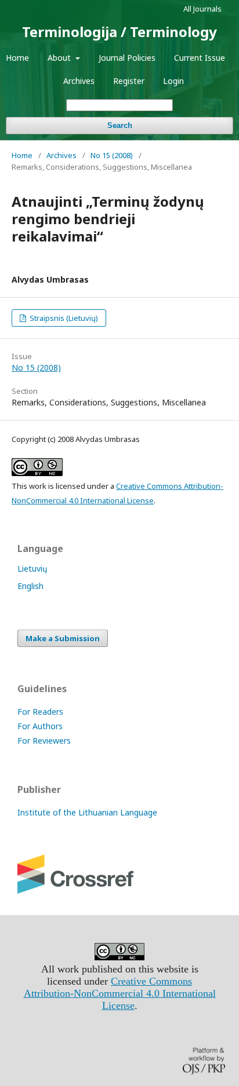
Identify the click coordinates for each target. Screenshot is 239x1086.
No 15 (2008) (111, 155)
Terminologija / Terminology (119, 31)
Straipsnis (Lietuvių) (63, 318)
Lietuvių (32, 568)
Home (17, 57)
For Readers (40, 711)
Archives (79, 80)
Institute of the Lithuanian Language (87, 812)
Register (128, 80)
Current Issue (199, 57)
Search (119, 125)
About (60, 57)
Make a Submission (63, 638)
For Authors (40, 726)
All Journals (202, 8)
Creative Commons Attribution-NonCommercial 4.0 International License (120, 993)
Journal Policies (127, 57)
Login (173, 80)
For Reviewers (44, 740)
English (30, 585)
